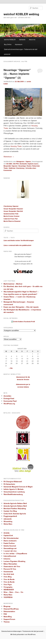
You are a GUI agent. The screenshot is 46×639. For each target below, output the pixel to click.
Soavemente (8, 571)
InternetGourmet (10, 556)
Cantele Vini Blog (10, 511)
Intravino (7, 559)
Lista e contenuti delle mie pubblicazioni (17, 245)
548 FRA (16, 164)
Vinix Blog (8, 576)
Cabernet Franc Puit (11, 219)
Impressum (18, 44)
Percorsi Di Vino (10, 569)
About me (32, 39)
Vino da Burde (9, 579)
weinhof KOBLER (10, 39)
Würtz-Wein (8, 524)
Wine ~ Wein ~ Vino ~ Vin (13, 592)
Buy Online (7, 44)
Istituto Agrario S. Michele (13, 489)
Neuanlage (22, 166)
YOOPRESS (8, 597)
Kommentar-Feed (10, 401)
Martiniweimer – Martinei (13, 284)
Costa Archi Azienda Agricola (15, 513)
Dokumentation (9, 611)
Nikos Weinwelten (10, 564)
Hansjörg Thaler (15, 146)
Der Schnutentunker (11, 538)
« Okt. (11, 368)
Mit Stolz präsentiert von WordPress (23, 634)
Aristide (6, 533)
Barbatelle (23, 164)
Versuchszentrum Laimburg (14, 492)
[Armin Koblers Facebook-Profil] (23, 321)
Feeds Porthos (9, 543)
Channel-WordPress (11, 609)
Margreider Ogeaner (11, 166)
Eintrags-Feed (9, 398)
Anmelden (7, 396)
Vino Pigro (8, 584)
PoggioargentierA (10, 516)
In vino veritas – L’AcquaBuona (15, 553)
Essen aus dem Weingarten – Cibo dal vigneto (21, 307)
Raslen (29, 166)
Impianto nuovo (33, 164)
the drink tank (9, 574)
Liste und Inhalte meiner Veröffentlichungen (19, 240)
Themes (7, 622)
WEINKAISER (9, 589)
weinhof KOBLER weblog (21, 14)
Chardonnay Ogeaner (11, 206)
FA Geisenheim (9, 484)
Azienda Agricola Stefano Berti (15, 503)
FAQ (5, 614)
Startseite (22, 39)
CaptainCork (8, 535)
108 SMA (9, 164)
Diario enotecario (10, 540)
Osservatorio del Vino (12, 566)
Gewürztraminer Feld (11, 214)
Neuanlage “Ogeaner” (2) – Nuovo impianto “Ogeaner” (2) (17, 73)
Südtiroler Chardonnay (17, 168)
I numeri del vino (10, 551)
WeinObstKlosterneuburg (13, 494)
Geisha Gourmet (10, 546)
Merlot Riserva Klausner (12, 221)
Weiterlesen (9, 156)
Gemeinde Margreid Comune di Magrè (18, 486)
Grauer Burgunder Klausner (13, 209)
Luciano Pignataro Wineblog (14, 561)
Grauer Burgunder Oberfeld (13, 211)
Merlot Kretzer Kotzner (12, 216)
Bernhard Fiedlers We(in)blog (15, 508)
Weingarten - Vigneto (23, 161)
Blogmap (7, 606)
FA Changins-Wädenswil (13, 481)
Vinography (8, 587)
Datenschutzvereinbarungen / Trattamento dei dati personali (20, 51)
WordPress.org (9, 403)
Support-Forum (9, 619)
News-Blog (8, 616)
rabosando (8, 519)
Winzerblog (8, 521)
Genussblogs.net (10, 548)
